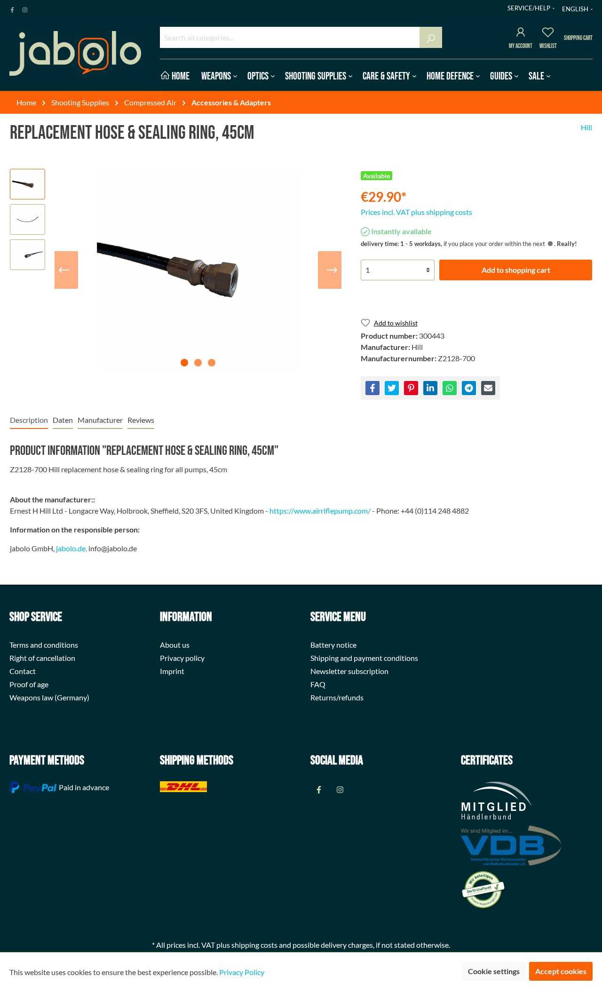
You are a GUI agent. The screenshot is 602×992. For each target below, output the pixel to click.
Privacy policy (182, 657)
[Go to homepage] (75, 53)
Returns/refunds (337, 697)
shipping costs (254, 944)
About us (175, 644)
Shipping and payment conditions (364, 657)
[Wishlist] (547, 33)
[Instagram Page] (25, 8)
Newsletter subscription (349, 671)
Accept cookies (560, 971)
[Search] (431, 37)
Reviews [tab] (140, 419)
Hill (586, 127)
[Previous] (64, 270)
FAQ (317, 684)
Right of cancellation (42, 657)
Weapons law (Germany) (49, 697)
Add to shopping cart (516, 269)
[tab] (29, 420)
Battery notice (333, 644)
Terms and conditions (43, 644)
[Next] (332, 270)
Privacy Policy (241, 972)
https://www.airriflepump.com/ (320, 510)
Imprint (172, 671)
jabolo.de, (71, 548)
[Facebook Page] (12, 8)
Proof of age (28, 684)
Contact (22, 671)
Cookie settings (494, 971)
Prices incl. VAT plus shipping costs (416, 211)
